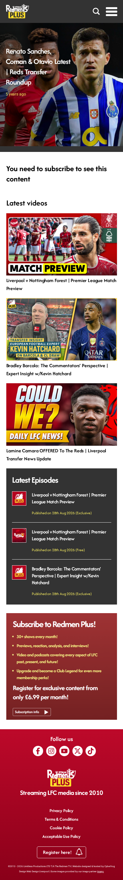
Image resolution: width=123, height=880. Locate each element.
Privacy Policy (61, 810)
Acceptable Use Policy (61, 836)
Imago (100, 871)
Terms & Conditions (61, 819)
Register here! (58, 852)
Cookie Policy (61, 828)
